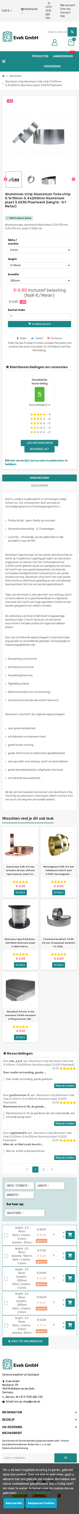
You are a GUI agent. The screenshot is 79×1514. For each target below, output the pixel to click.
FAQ (62, 16)
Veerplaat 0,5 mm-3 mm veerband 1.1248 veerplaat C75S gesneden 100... (20, 1015)
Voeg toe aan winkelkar (70, 1234)
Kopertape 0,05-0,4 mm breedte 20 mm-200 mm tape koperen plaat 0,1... (20, 870)
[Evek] (20, 36)
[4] (41, 414)
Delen (23, 338)
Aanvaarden (14, 1503)
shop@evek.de (31, 1401)
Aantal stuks (16, 310)
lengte (12, 259)
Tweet (39, 338)
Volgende (52, 1169)
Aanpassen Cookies (41, 1503)
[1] (31, 414)
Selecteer (15, 1213)
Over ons (65, 9)
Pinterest (56, 338)
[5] (44, 414)
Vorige (27, 1169)
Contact (65, 12)
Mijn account (67, 5)
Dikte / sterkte (13, 242)
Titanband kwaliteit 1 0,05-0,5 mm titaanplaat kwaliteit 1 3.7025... (58, 943)
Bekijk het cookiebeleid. (34, 1493)
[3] (38, 414)
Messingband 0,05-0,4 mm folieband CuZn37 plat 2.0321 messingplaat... (58, 870)
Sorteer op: (15, 1204)
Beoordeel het (39, 449)
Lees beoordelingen (39, 443)
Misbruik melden (65, 1085)
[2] (34, 414)
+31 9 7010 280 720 (48, 11)
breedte (13, 274)
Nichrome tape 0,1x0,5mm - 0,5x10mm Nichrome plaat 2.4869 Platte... (20, 943)
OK (65, 1457)
